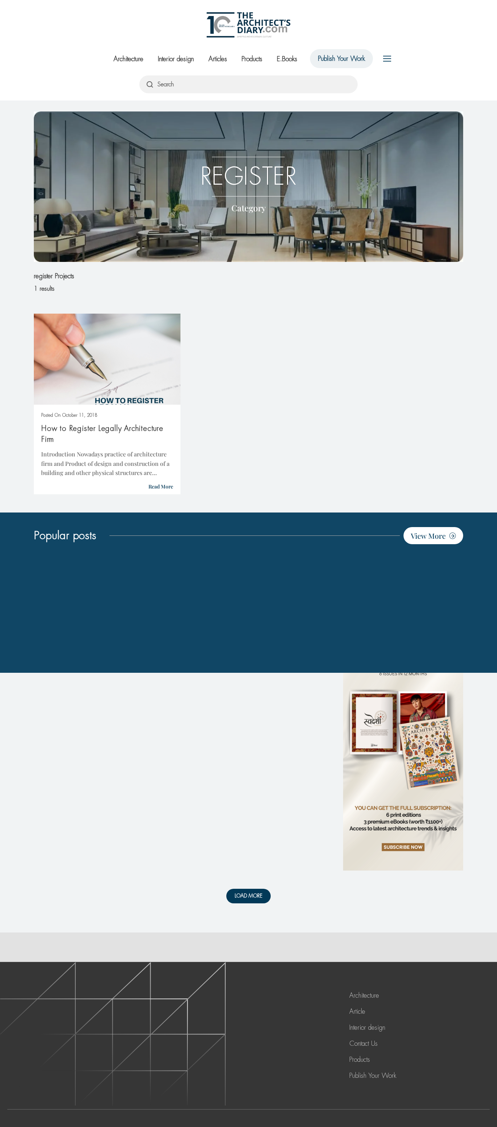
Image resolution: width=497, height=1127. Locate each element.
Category (248, 207)
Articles (217, 59)
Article (357, 1012)
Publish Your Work (341, 59)
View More (428, 536)
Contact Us (363, 1044)
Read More (160, 486)
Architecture (128, 59)
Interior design (176, 59)
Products (252, 59)
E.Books (287, 59)
